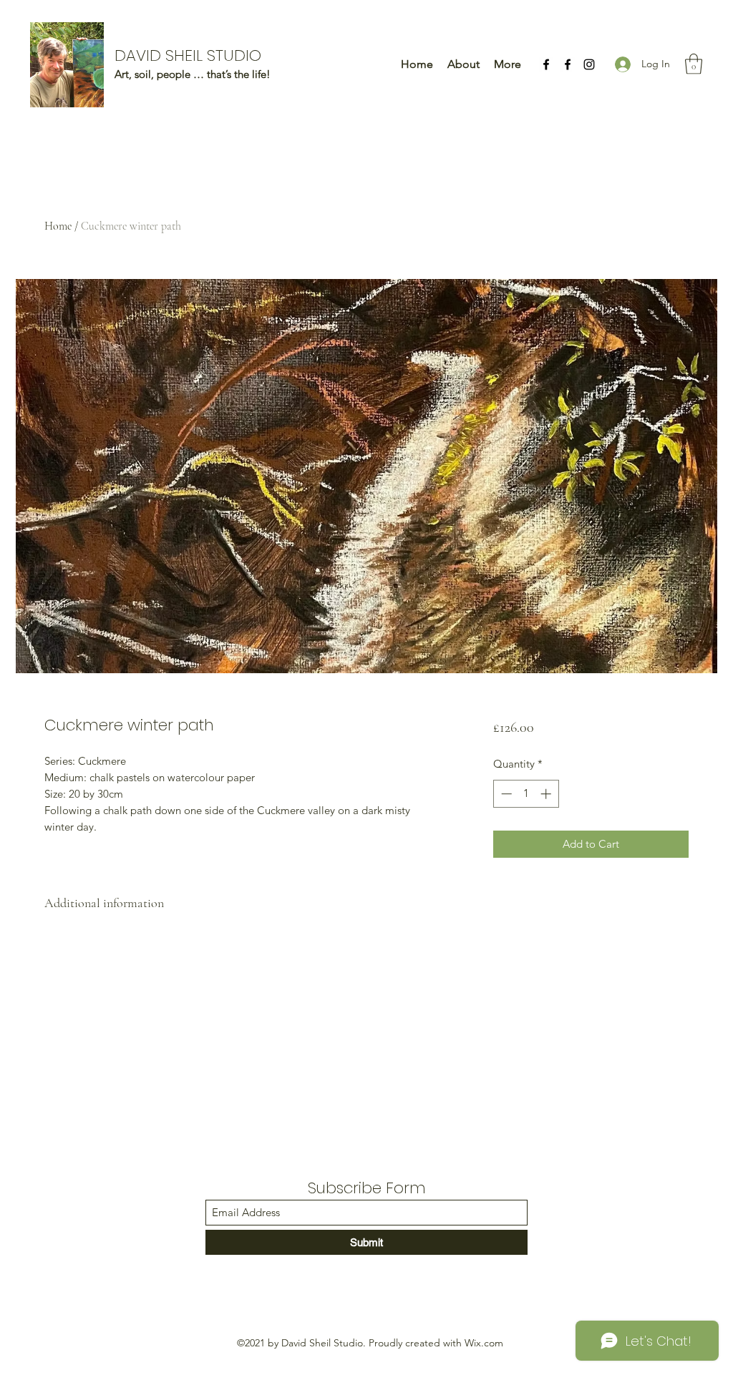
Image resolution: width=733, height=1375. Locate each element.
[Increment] (547, 794)
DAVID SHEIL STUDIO (188, 55)
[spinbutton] (526, 794)
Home (58, 226)
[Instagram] (589, 64)
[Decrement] (505, 794)
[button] (693, 64)
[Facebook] (546, 64)
